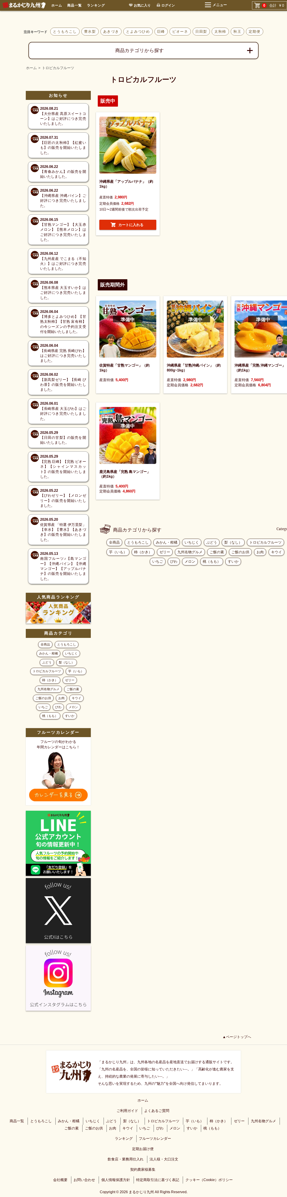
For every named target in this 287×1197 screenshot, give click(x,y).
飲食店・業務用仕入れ (126, 1159)
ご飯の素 (217, 552)
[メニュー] (205, 7)
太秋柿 (220, 31)
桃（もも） (212, 561)
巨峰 (161, 31)
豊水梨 (90, 31)
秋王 (237, 31)
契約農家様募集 (142, 1169)
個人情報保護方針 (115, 1180)
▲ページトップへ (236, 1037)
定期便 (255, 31)
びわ (173, 561)
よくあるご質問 (156, 1111)
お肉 (260, 552)
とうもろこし (65, 31)
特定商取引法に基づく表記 (157, 1180)
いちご (157, 561)
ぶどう (211, 542)
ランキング (96, 5)
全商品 (114, 542)
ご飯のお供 (240, 552)
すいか (233, 561)
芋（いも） (118, 552)
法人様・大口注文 (164, 1159)
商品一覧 (74, 5)
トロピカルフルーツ (265, 542)
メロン (190, 561)
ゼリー (164, 552)
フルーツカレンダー (155, 1138)
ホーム (56, 5)
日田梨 (201, 31)
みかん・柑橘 (166, 542)
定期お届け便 (143, 1149)
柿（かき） (143, 552)
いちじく (192, 542)
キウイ (276, 552)
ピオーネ (180, 31)
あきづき (111, 31)
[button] (127, 225)
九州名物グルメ (189, 552)
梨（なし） (233, 542)
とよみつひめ (138, 31)
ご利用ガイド (127, 1111)
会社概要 (60, 1180)
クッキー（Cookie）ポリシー (209, 1180)
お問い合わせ (84, 1180)
